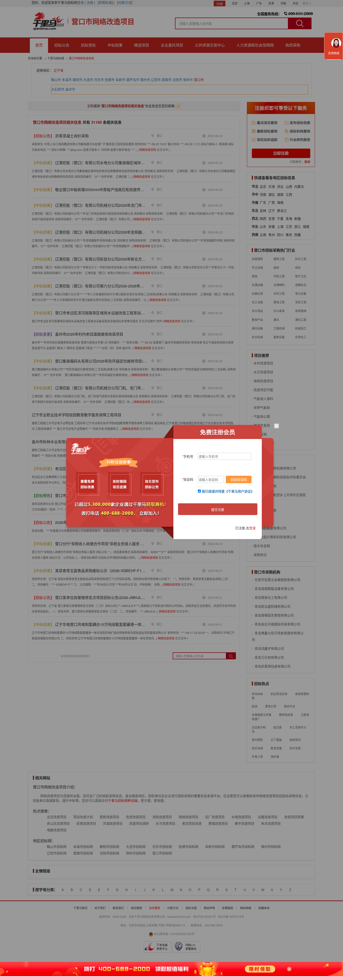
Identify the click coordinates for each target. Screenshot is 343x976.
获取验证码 (239, 479)
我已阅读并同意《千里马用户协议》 (228, 491)
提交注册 (217, 509)
